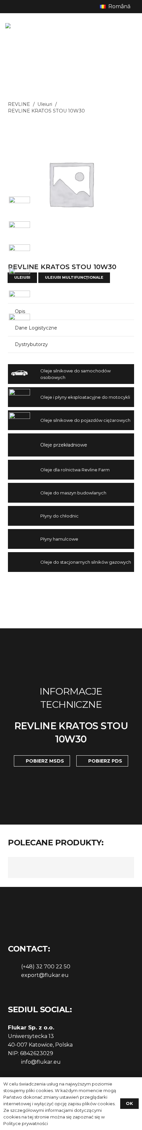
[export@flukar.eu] (14, 975)
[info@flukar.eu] (14, 1062)
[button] (118, 6)
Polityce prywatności (25, 1123)
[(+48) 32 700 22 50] (14, 966)
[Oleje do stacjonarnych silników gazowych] (24, 562)
